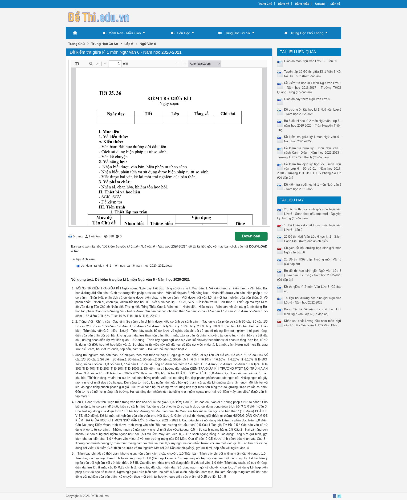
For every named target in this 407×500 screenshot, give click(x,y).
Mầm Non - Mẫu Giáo (125, 33)
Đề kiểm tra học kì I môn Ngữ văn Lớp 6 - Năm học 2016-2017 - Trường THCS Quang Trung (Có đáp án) (309, 87)
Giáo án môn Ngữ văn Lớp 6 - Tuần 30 (310, 61)
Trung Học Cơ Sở (237, 33)
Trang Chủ (265, 3)
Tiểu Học (183, 33)
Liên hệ (335, 3)
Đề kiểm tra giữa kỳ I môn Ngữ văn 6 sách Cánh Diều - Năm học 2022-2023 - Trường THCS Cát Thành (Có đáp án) (309, 152)
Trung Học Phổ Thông (306, 33)
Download (251, 236)
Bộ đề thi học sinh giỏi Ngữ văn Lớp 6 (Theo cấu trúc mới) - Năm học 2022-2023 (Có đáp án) (309, 275)
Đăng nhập (302, 3)
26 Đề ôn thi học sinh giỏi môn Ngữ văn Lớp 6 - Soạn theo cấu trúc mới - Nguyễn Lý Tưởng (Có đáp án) (309, 214)
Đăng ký (283, 3)
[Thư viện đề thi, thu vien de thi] (99, 17)
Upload (320, 3)
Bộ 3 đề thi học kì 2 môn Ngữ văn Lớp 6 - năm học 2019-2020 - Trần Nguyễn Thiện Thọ (309, 125)
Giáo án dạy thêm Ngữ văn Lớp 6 (307, 99)
